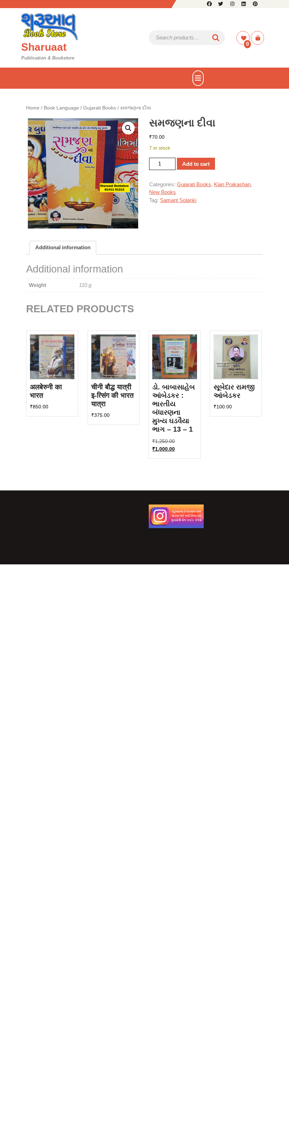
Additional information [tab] (63, 247)
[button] (128, 128)
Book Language (61, 108)
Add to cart (196, 164)
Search (216, 37)
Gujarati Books (99, 108)
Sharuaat (44, 47)
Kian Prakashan (232, 184)
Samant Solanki (178, 200)
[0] (243, 38)
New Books (162, 192)
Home (32, 108)
